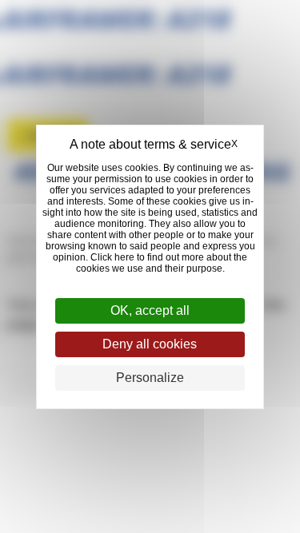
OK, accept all (150, 310)
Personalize (150, 377)
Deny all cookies (149, 344)
